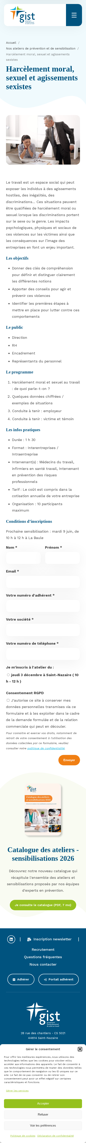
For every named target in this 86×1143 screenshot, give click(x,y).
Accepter (43, 1103)
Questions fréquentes (43, 957)
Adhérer (22, 979)
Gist (22, 15)
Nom (11, 547)
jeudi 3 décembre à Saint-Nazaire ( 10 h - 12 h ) (42, 678)
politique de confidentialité (46, 748)
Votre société (20, 619)
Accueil (11, 43)
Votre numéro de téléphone (32, 643)
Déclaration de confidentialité (55, 1135)
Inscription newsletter (52, 939)
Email (12, 571)
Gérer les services (17, 1090)
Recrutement (43, 949)
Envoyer (69, 760)
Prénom (53, 547)
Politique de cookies (22, 1135)
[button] (80, 1049)
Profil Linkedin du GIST (11, 939)
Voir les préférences (43, 1125)
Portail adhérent (60, 979)
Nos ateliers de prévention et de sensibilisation (40, 48)
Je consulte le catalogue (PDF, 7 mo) (43, 905)
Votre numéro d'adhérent (30, 595)
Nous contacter (43, 964)
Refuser (43, 1114)
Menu (74, 15)
